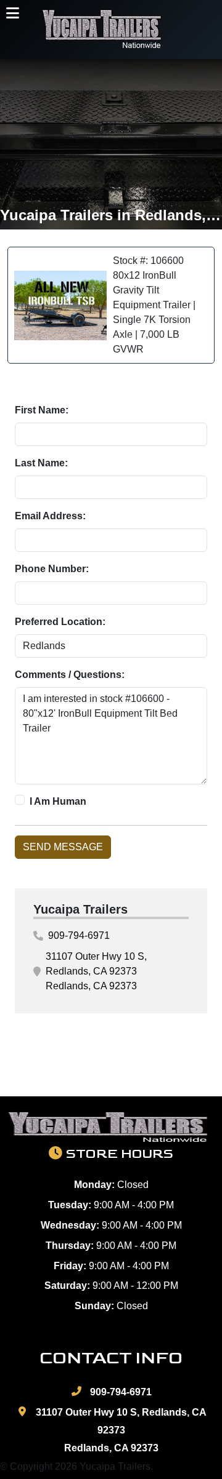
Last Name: (41, 463)
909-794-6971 (79, 935)
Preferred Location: (60, 621)
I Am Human (58, 801)
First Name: (41, 410)
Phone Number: (52, 569)
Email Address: (50, 516)
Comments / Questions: (70, 674)
